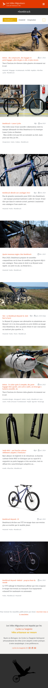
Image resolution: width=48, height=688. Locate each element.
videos (18, 142)
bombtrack (11, 73)
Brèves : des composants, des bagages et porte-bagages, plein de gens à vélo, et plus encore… (20, 59)
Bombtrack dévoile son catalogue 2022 (16, 193)
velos (13, 142)
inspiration (6, 142)
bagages (12, 70)
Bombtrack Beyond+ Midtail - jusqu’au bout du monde (18, 581)
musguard (18, 399)
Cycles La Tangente (24, 628)
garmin (35, 402)
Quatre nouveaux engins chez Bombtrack (16, 254)
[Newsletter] (35, 648)
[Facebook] (32, 648)
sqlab (29, 402)
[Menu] (43, 4)
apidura (34, 70)
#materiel (22, 20)
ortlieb (28, 70)
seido (4, 468)
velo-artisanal (12, 402)
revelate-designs (8, 399)
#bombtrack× (10, 20)
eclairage (41, 402)
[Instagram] (29, 648)
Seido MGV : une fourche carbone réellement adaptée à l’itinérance (14, 451)
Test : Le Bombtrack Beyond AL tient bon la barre (15, 317)
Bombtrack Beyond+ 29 (10, 519)
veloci (24, 399)
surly (28, 399)
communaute (20, 70)
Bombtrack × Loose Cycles (11, 123)
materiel (5, 70)
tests (16, 334)
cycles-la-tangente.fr (19, 648)
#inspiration (31, 20)
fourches (10, 468)
